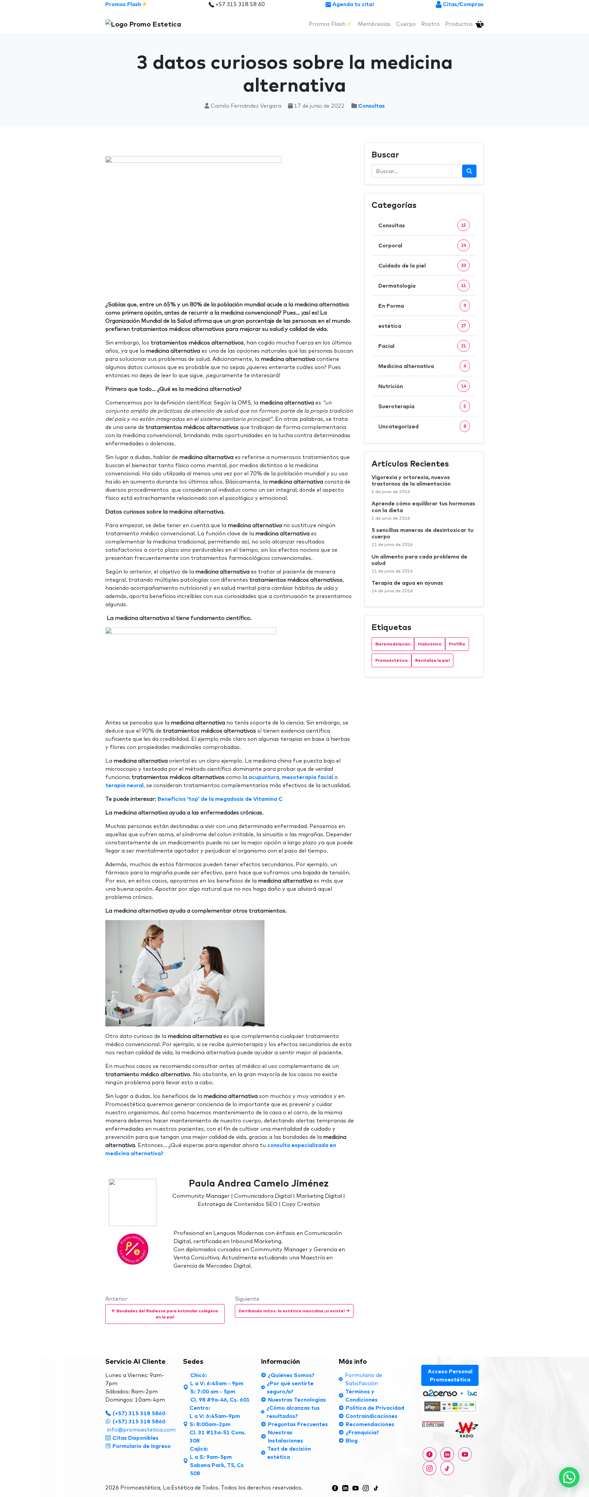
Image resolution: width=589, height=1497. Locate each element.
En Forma (391, 305)
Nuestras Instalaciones (285, 1436)
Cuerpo (406, 23)
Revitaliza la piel (432, 660)
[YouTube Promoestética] (355, 1487)
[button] (569, 1477)
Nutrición (390, 386)
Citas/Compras (463, 4)
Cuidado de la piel (402, 265)
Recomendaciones (370, 1424)
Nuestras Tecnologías (297, 1399)
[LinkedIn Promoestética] (345, 1487)
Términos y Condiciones (361, 1395)
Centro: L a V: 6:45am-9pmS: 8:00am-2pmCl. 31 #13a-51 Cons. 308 (218, 1424)
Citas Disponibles (135, 1437)
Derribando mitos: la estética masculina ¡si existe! (292, 1310)
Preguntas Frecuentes (298, 1424)
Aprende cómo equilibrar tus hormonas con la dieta (423, 506)
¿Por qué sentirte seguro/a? (290, 1387)
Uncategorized (398, 426)
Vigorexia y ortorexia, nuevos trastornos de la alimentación (411, 480)
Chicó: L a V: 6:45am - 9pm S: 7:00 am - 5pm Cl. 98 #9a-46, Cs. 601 (220, 1387)
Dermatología (397, 285)
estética (389, 325)
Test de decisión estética (289, 1452)
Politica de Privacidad (375, 1407)
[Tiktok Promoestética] (447, 1468)
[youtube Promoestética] (465, 1454)
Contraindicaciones (371, 1415)
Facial (386, 345)
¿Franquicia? (362, 1432)
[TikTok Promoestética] (376, 1487)
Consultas (371, 105)
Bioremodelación (392, 643)
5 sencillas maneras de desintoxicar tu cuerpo (422, 533)
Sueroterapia (396, 406)
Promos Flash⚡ (126, 4)
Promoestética (391, 660)
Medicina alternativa (406, 366)
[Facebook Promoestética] (429, 1454)
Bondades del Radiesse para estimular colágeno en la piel (167, 1313)
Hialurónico (429, 643)
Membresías (374, 23)
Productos (459, 23)
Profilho (457, 643)
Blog (352, 1440)
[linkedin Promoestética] (447, 1454)
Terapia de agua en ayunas (407, 582)
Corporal (390, 245)
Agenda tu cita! (352, 4)
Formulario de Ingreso (141, 1445)
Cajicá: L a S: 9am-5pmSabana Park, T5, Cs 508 (217, 1461)
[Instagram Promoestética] (429, 1468)
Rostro (430, 23)
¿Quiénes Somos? (291, 1375)
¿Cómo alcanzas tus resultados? (293, 1411)
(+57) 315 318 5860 (138, 1413)
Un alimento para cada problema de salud (419, 559)
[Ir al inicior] (143, 24)
